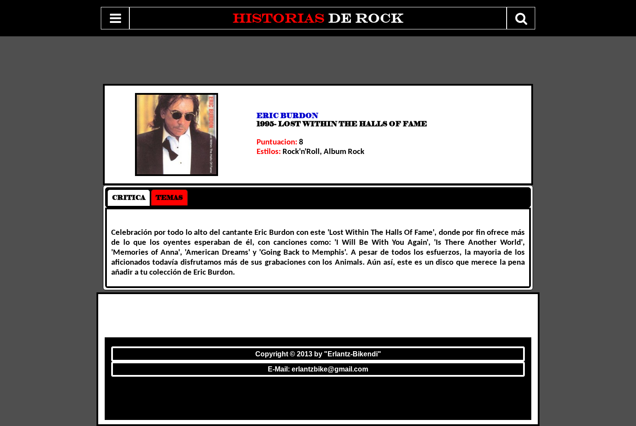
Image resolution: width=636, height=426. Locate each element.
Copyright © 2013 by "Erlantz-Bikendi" (318, 354)
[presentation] (129, 197)
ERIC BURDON (287, 116)
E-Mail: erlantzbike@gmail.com (318, 369)
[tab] (128, 197)
